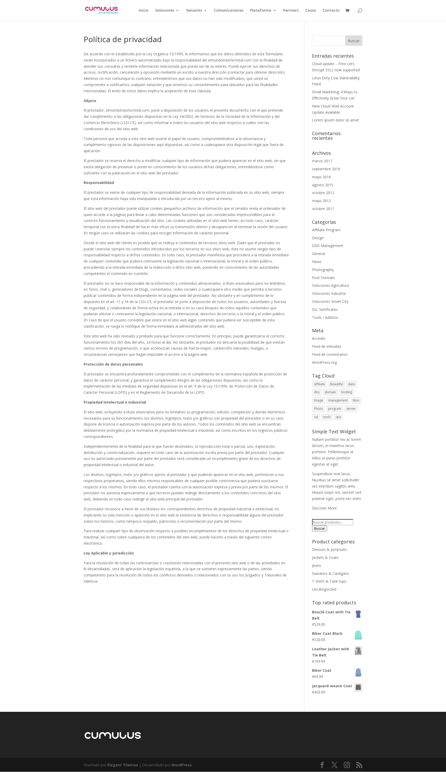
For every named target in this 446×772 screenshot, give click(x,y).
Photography (323, 269)
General (318, 253)
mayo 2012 (321, 200)
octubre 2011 (323, 208)
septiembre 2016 (326, 168)
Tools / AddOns (325, 317)
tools (327, 417)
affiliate (319, 384)
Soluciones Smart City (330, 301)
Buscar (319, 528)
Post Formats (323, 277)
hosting (346, 392)
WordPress (182, 764)
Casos (310, 11)
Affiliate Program (326, 229)
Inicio (143, 11)
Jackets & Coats (325, 557)
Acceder (318, 338)
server (351, 408)
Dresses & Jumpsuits (329, 549)
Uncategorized (324, 589)
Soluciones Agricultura (330, 285)
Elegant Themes (122, 764)
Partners (291, 11)
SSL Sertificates (325, 309)
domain (330, 392)
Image (318, 400)
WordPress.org (324, 362)
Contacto (331, 11)
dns (317, 392)
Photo (318, 408)
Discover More (324, 508)
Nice (356, 400)
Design (318, 237)
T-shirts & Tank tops (329, 581)
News (317, 261)
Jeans (316, 565)
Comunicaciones (228, 11)
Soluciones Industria (329, 293)
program (334, 408)
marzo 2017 (322, 160)
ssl (316, 417)
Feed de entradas (326, 346)
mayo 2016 (321, 176)
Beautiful (336, 384)
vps (338, 417)
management (338, 400)
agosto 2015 (322, 184)
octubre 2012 (323, 192)
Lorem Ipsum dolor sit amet (335, 120)
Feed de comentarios (330, 354)
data (351, 384)
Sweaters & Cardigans (330, 573)
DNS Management (327, 245)
